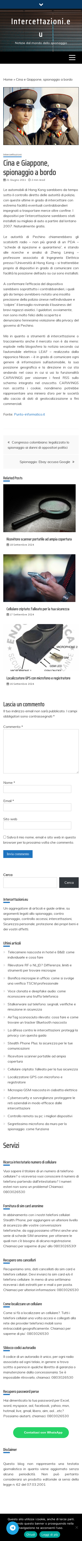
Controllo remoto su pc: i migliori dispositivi (40, 1116)
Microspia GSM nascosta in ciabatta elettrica (42, 1090)
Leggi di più (50, 1534)
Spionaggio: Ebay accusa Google (45, 462)
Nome (9, 782)
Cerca (7, 874)
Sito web (10, 819)
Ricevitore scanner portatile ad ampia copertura (39, 539)
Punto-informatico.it (29, 414)
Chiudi (30, 1534)
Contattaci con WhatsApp (43, 1432)
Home (8, 79)
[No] (76, 1527)
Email (8, 801)
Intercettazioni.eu (41, 27)
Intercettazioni (12, 154)
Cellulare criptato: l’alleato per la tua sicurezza (38, 609)
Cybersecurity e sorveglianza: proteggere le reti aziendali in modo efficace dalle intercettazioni (41, 1103)
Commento (13, 726)
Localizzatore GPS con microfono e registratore (38, 678)
